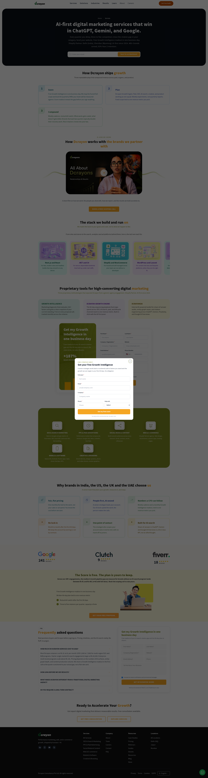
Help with (107, 401)
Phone (80, 401)
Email (80, 384)
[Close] (130, 361)
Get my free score (104, 411)
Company (81, 392)
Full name (81, 375)
